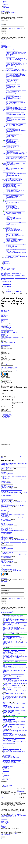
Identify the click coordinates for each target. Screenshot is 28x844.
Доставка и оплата (7, 2)
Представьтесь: (4, 456)
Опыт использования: (6, 411)
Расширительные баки (8, 756)
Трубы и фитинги (7, 747)
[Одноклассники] (3, 374)
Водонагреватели (7, 755)
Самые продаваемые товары (7, 610)
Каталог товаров (4, 47)
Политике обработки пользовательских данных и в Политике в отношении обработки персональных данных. (13, 815)
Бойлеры (5, 754)
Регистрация (6, 7)
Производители (7, 263)
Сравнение (10, 473)
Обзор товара (4, 325)
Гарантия (5, 4)
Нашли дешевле (12, 368)
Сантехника (6, 768)
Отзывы (2, 331)
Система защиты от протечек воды (11, 757)
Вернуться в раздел (5, 323)
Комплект (3, 327)
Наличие (3, 334)
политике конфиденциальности (9, 834)
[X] (7, 374)
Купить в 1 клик (13, 367)
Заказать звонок (12, 12)
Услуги (5, 1)
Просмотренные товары (6, 612)
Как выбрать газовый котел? (7, 269)
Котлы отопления (7, 750)
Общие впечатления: (5, 444)
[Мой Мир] (5, 374)
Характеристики (4, 328)
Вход (4, 6)
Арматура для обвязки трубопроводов (12, 749)
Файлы (2, 335)
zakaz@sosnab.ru (20, 791)
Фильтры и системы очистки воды (11, 758)
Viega (2, 347)
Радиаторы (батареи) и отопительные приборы (14, 751)
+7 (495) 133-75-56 (5, 822)
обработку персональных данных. (16, 28)
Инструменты (6, 769)
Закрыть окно (4, 39)
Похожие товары (4, 332)
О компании (6, 261)
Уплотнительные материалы (9, 765)
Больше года (6, 417)
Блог (4, 262)
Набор (2, 326)
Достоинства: (4, 420)
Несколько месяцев (7, 415)
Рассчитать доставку (16, 369)
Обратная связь (4, 821)
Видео (2, 336)
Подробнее (3, 472)
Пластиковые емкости (8, 766)
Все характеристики (5, 345)
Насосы (5, 752)
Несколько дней (7, 414)
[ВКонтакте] (1, 374)
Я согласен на (13, 28)
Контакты (5, 264)
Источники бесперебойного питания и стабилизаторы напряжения (12, 762)
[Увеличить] (14, 338)
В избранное (3, 474)
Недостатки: (3, 432)
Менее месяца (6, 416)
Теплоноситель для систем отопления (12, 760)
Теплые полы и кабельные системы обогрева (13, 763)
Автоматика (6, 771)
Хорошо (2, 837)
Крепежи (5, 767)
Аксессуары (3, 330)
